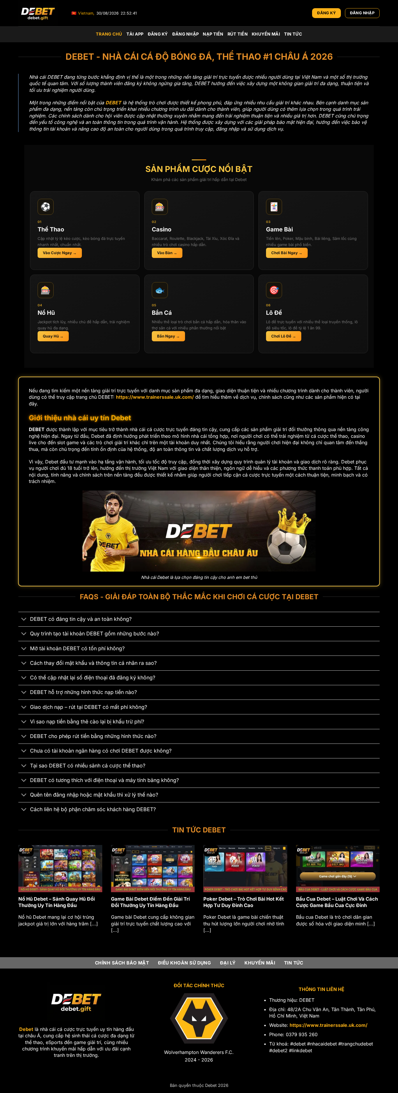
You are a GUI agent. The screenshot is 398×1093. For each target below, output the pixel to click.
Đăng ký (158, 33)
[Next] (380, 896)
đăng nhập (185, 33)
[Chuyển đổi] (24, 620)
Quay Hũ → (53, 336)
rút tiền (238, 33)
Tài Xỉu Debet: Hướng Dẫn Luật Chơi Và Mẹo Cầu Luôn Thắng (341, 902)
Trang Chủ (109, 33)
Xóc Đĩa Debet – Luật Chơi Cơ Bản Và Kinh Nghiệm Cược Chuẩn (246, 902)
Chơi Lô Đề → (283, 336)
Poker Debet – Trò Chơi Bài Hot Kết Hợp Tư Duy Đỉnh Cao (62, 902)
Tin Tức (293, 33)
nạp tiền (213, 33)
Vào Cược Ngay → (60, 252)
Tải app (135, 33)
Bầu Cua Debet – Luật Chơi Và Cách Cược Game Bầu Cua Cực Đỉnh (156, 902)
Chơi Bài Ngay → (286, 252)
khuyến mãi (266, 33)
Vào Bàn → (167, 252)
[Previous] (17, 896)
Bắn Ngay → (168, 336)
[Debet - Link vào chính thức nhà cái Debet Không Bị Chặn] (40, 13)
